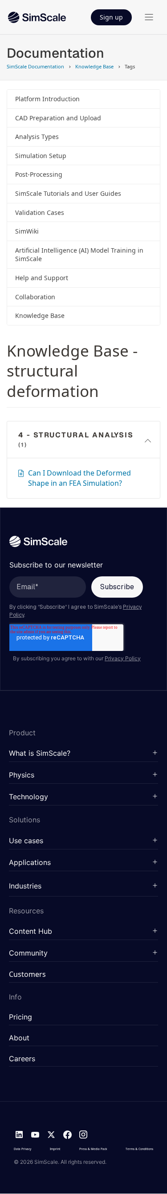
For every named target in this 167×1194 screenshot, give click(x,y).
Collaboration (35, 297)
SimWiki (27, 231)
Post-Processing (38, 174)
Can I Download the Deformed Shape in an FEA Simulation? (79, 478)
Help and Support (41, 278)
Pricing (20, 1017)
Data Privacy (22, 1149)
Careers (22, 1059)
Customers (27, 975)
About (19, 1038)
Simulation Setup (40, 155)
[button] (83, 754)
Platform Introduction (47, 99)
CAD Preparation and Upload (58, 118)
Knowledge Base (40, 315)
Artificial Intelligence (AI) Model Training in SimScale (79, 254)
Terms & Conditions (139, 1149)
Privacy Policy (123, 658)
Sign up (111, 17)
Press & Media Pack (93, 1149)
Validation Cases (39, 212)
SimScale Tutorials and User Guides (68, 193)
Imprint (55, 1149)
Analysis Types (37, 136)
